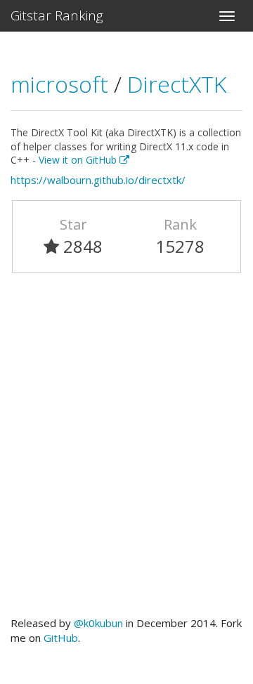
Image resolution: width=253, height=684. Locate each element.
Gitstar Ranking (57, 15)
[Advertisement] (126, 450)
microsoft (62, 84)
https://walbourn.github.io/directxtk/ (98, 180)
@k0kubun (98, 623)
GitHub (61, 638)
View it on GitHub (79, 159)
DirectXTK (176, 84)
